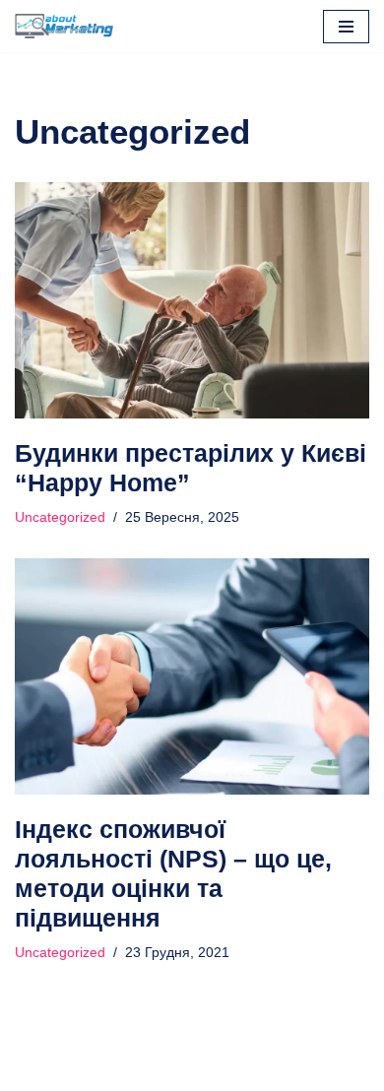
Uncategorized (60, 517)
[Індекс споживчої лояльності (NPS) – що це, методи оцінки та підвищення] (192, 676)
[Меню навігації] (346, 26)
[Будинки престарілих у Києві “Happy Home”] (192, 300)
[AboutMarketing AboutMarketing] (64, 26)
